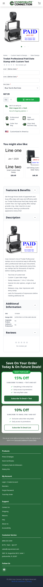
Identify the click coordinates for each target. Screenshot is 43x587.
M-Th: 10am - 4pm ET (9, 545)
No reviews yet (21, 65)
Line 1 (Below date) (10, 69)
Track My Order (7, 494)
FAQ (3, 520)
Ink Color (7, 84)
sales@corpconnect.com (10, 549)
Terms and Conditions (20, 440)
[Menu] (4, 3)
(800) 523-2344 (7, 541)
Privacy (29, 581)
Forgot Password (8, 490)
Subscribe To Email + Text (21, 398)
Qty (6, 100)
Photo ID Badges (8, 457)
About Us (5, 524)
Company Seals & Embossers (12, 465)
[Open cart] (39, 3)
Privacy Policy (32, 440)
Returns (5, 516)
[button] (21, 46)
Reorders (5, 486)
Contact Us (6, 507)
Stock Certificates (8, 461)
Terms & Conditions (18, 581)
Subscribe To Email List (21, 427)
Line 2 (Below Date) (10, 77)
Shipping (5, 511)
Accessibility (6, 528)
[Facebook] (4, 570)
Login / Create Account (10, 482)
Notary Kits (6, 469)
